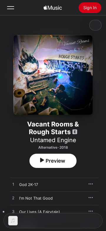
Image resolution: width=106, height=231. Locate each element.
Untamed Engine (53, 140)
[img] (53, 7)
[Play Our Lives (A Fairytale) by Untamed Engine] (13, 211)
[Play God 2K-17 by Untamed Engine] (13, 184)
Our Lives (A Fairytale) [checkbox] (39, 211)
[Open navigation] (10, 7)
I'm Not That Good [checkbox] (36, 198)
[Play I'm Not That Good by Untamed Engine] (13, 198)
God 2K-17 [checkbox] (28, 184)
